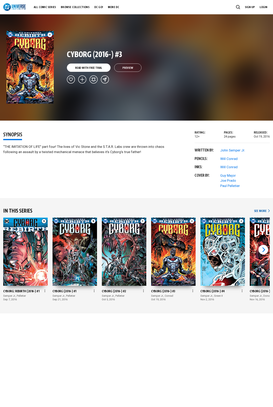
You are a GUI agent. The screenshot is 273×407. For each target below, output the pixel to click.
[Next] (263, 250)
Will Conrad (229, 159)
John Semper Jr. (232, 150)
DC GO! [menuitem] (98, 7)
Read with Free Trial (88, 68)
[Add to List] (82, 79)
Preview (127, 68)
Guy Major (228, 175)
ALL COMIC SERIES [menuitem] (45, 7)
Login (263, 7)
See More (262, 211)
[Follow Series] (94, 79)
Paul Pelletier (230, 186)
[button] (238, 7)
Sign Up (250, 7)
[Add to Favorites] (71, 79)
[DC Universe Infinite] (14, 7)
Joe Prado (228, 180)
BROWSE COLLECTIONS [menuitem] (75, 7)
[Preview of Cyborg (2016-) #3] (30, 67)
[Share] (105, 79)
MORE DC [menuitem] (113, 7)
